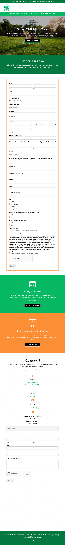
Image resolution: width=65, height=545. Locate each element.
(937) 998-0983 (50, 13)
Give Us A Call (32, 305)
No (12, 217)
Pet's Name (13, 166)
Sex (10, 199)
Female (13, 206)
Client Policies (13, 228)
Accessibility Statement (32, 537)
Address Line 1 (12, 116)
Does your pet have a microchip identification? (25, 212)
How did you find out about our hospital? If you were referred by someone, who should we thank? (30, 159)
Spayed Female (16, 209)
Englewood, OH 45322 (32, 385)
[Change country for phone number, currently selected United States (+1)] (10, 100)
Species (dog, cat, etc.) (16, 173)
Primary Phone (14, 98)
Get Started (32, 41)
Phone (11, 152)
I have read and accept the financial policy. (24, 253)
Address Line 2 (12, 121)
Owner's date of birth (16, 135)
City (10, 127)
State (34, 127)
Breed (11, 179)
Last (34, 88)
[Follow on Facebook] (31, 540)
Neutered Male (15, 204)
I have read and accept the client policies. (24, 230)
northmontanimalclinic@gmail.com (32, 408)
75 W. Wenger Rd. (32, 383)
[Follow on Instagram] (34, 540)
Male (12, 201)
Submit (12, 266)
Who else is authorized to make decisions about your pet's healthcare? (32, 142)
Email (11, 91)
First (10, 88)
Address (12, 111)
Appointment (32, 345)
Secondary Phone (14, 104)
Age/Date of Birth (15, 193)
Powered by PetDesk (38, 535)
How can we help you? (14, 458)
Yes (12, 214)
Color (11, 186)
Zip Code (11, 132)
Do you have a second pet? (18, 220)
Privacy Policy (52, 535)
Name (11, 83)
